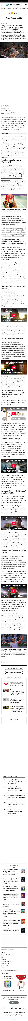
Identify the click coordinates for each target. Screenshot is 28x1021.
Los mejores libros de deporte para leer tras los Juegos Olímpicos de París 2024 (14, 650)
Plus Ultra (3, 959)
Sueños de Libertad (21, 1)
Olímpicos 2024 (14, 18)
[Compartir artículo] (2, 113)
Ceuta (16, 1)
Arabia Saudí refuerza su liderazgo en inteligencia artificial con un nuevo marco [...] (15, 789)
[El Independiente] (14, 5)
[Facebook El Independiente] (7, 1008)
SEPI (2, 957)
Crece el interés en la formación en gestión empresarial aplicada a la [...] (16, 797)
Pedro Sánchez (5, 963)
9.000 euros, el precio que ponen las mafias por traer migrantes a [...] (15, 811)
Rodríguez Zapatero (6, 961)
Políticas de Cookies (9, 1015)
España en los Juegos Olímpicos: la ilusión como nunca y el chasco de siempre (13, 210)
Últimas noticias (11, 1)
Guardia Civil (4, 965)
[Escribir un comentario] (14, 113)
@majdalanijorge (5, 108)
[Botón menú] (2, 4)
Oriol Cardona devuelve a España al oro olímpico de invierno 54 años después (16, 683)
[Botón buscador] (26, 5)
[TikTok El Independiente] (24, 1008)
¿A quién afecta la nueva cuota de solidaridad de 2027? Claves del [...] (16, 804)
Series (14, 662)
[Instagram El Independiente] (16, 1008)
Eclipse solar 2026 (5, 955)
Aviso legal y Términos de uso (19, 1012)
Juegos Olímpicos (6, 662)
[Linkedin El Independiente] (20, 1008)
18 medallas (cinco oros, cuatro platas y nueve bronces (12, 178)
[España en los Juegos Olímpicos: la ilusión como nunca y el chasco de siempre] (14, 201)
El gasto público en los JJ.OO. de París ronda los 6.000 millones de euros (17, 700)
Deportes (4, 23)
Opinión (3, 8)
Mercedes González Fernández (8, 970)
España (9, 8)
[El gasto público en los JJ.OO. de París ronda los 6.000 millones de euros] (6, 700)
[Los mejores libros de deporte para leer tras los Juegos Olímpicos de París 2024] (14, 641)
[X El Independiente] (4, 1008)
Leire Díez (3, 968)
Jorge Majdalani (6, 105)
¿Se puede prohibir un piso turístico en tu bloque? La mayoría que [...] (15, 781)
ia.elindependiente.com (8, 990)
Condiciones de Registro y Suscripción (14, 1014)
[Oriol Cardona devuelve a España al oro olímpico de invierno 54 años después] (6, 683)
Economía (15, 8)
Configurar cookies (19, 1015)
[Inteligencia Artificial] (8, 987)
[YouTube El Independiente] (12, 1008)
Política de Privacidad (7, 1012)
